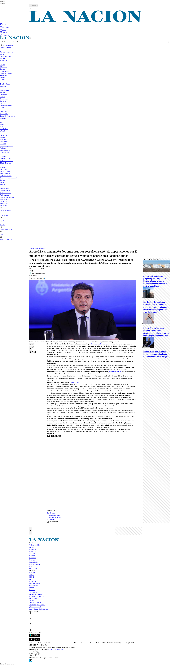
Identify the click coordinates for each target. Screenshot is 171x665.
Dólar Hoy (3, 67)
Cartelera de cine (5, 159)
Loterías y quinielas (6, 146)
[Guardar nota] (30, 344)
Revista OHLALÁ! (5, 189)
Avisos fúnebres (5, 171)
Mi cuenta (5, 35)
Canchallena (4, 129)
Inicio (4, 24)
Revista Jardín (4, 199)
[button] (85, 138)
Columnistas (4, 114)
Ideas (2, 182)
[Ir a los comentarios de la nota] (33, 344)
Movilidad (3, 75)
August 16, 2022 (75, 382)
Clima (2, 54)
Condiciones (52, 649)
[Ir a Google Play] (34, 637)
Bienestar (3, 101)
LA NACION (33, 249)
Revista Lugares (5, 193)
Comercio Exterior (6, 73)
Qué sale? (3, 157)
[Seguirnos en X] (30, 619)
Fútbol (2, 122)
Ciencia (2, 103)
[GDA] (34, 656)
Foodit (4, 30)
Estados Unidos (5, 84)
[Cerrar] (30, 38)
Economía (41, 249)
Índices (2, 78)
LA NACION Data (5, 56)
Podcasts (3, 148)
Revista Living (4, 195)
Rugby (2, 125)
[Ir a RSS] (30, 630)
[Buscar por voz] (168, 42)
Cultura (2, 97)
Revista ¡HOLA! (5, 191)
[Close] (30, 528)
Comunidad (4, 99)
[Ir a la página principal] (85, 22)
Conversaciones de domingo (9, 178)
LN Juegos (3, 135)
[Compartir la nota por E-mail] (35, 352)
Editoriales (3, 112)
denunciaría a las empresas (99, 344)
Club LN (4, 32)
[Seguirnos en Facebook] (30, 614)
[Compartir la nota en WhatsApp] (33, 347)
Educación (3, 95)
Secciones (5, 27)
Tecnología (3, 139)
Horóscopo (4, 142)
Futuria (2, 65)
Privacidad (60, 649)
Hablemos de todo (6, 105)
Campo (2, 69)
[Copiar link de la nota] (30, 349)
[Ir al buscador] (31, 8)
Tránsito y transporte (7, 52)
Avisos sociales (5, 174)
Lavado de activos (55, 517)
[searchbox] (84, 42)
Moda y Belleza (5, 150)
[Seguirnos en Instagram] (30, 625)
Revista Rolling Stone (7, 197)
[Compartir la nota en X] (33, 352)
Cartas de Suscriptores (7, 116)
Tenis (1, 127)
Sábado (2, 180)
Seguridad (3, 93)
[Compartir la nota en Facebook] (30, 352)
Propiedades (4, 71)
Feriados (3, 144)
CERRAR (2, 1)
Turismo (3, 137)
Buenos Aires (4, 90)
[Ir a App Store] (34, 641)
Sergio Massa (51, 513)
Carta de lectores (5, 176)
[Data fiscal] (30, 662)
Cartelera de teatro (6, 161)
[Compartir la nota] (30, 347)
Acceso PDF (4, 167)
